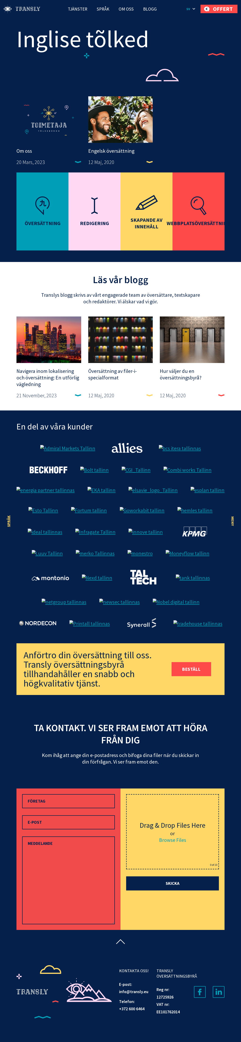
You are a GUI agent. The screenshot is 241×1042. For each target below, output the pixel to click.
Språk (103, 9)
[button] (191, 8)
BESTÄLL (191, 669)
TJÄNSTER (77, 9)
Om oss (126, 9)
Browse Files (172, 840)
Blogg (150, 9)
